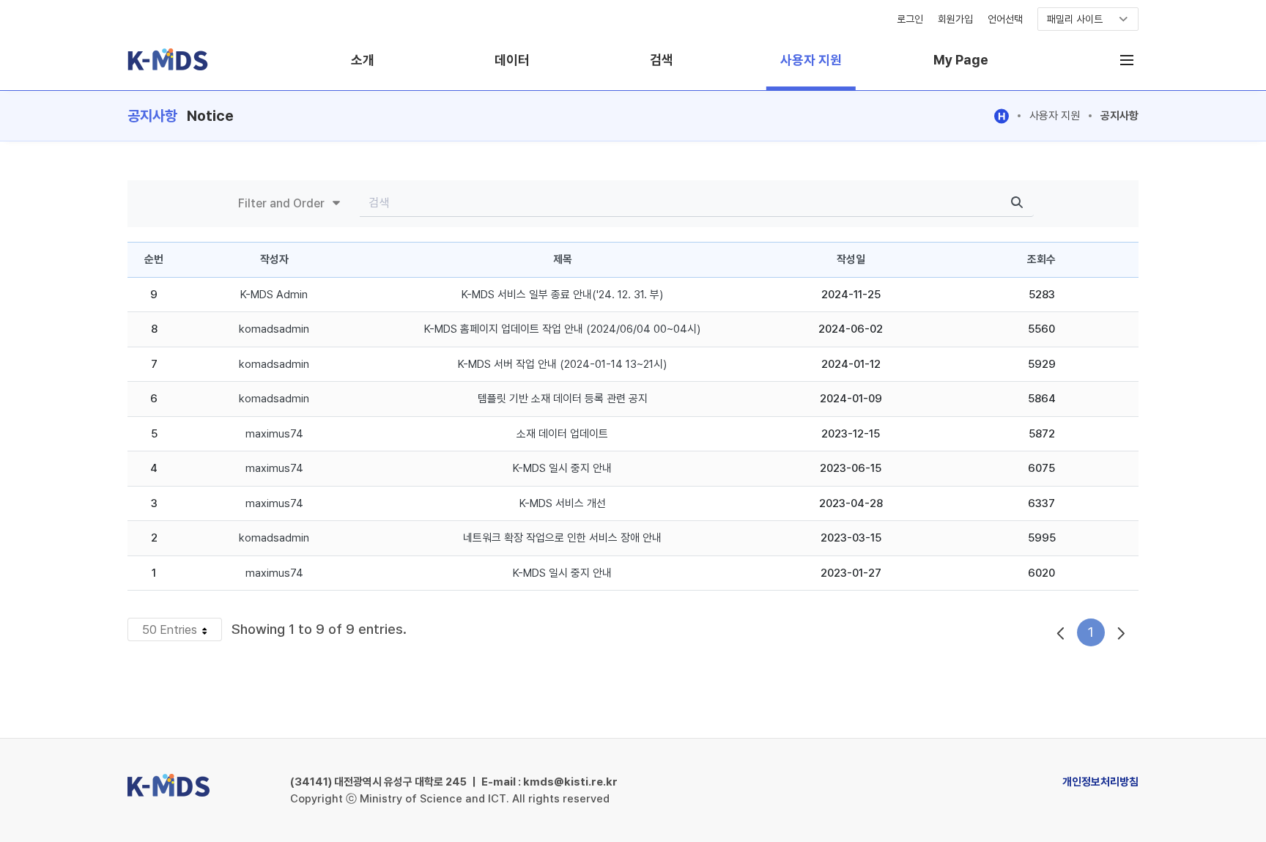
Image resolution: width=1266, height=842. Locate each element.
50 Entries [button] (181, 631)
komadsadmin (274, 329)
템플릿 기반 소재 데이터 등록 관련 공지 (563, 398)
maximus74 (274, 433)
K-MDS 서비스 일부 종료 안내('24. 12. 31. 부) (562, 294)
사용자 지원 (811, 59)
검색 (661, 59)
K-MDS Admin (274, 294)
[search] (1017, 203)
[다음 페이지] (1122, 632)
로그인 (910, 19)
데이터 (512, 59)
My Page (960, 59)
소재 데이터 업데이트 (562, 433)
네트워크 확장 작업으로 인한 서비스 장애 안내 (562, 537)
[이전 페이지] (1060, 632)
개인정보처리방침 (1100, 782)
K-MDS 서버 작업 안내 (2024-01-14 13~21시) (562, 364)
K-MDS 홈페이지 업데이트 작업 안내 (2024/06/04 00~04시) (562, 329)
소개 (362, 59)
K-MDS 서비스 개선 (562, 503)
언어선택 (1005, 19)
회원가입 (955, 19)
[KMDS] (167, 69)
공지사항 (1119, 115)
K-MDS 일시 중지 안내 (562, 468)
